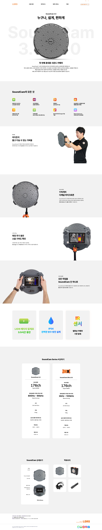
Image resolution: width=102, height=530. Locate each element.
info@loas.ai (25, 518)
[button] (67, 4)
